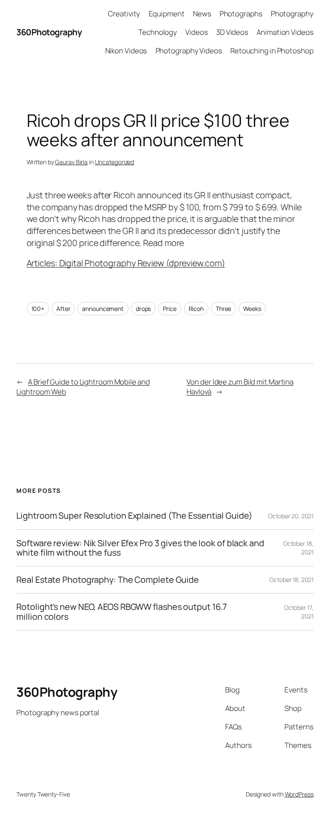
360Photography (49, 32)
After (63, 308)
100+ (38, 308)
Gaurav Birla (71, 162)
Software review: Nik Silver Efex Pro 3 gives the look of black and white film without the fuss (140, 547)
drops (143, 308)
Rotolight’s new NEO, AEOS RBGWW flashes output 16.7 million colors (121, 611)
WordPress (299, 794)
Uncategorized (114, 162)
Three (224, 308)
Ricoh (196, 308)
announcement (103, 308)
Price (170, 308)
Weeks (252, 308)
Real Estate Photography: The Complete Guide (107, 579)
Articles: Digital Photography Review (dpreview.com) (126, 263)
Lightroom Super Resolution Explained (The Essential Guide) (134, 515)
